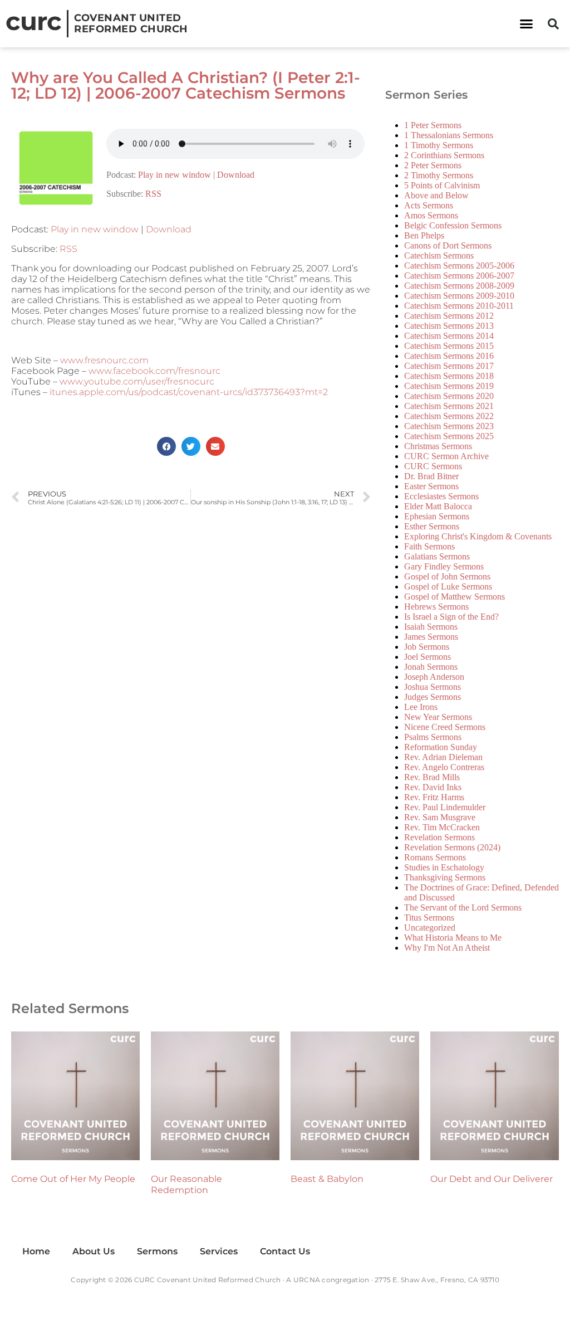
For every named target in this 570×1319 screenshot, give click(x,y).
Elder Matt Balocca (438, 506)
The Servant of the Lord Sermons (463, 907)
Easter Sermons (431, 486)
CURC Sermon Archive (446, 456)
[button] (526, 24)
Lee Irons (421, 707)
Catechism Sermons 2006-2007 (459, 275)
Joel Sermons (427, 656)
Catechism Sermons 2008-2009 (459, 285)
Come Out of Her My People (73, 1179)
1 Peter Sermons (432, 125)
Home (36, 1251)
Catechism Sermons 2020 (449, 396)
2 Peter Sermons (432, 165)
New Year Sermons (438, 717)
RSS (153, 193)
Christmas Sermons (438, 446)
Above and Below (436, 195)
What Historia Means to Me (453, 937)
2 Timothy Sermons (438, 175)
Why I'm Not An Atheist (447, 947)
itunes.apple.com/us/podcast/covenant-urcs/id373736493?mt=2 (189, 392)
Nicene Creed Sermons (444, 727)
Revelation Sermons (439, 837)
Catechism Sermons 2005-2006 (459, 265)
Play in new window (174, 174)
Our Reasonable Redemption (186, 1184)
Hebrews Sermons (436, 606)
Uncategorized (429, 927)
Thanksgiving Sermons (444, 877)
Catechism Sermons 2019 (449, 386)
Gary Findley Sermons (444, 566)
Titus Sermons (429, 917)
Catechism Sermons (439, 255)
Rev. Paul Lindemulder (444, 807)
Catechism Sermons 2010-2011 (459, 305)
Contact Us (285, 1251)
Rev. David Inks (432, 787)
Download (235, 174)
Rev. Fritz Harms (434, 797)
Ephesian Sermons (436, 516)
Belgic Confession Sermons (453, 225)
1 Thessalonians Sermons (448, 135)
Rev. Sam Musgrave (439, 817)
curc (33, 21)
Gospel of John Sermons (447, 576)
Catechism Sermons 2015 (449, 346)
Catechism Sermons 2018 (449, 376)
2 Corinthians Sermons (444, 155)
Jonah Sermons (431, 666)
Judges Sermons (432, 697)
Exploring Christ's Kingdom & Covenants (478, 536)
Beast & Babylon (327, 1179)
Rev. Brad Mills (432, 777)
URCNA (306, 1280)
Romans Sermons (435, 857)
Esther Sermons (431, 526)
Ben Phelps (424, 235)
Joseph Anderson (434, 677)
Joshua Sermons (432, 687)
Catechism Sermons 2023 (449, 426)
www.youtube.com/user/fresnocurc (137, 381)
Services (219, 1251)
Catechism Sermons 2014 (449, 335)
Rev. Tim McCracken (442, 827)
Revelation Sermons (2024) (452, 847)
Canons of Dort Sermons (448, 245)
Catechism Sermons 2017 (449, 366)
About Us (93, 1251)
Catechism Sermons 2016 (449, 356)
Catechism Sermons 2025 (449, 436)
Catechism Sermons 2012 (449, 315)
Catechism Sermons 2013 (449, 325)
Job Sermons (426, 646)
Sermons (157, 1251)
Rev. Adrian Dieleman (443, 757)
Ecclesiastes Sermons (441, 496)
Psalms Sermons (432, 737)
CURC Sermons (433, 466)
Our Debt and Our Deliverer (491, 1179)
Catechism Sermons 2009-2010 (459, 295)
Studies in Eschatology (444, 867)
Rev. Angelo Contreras (444, 767)
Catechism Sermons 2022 (449, 416)
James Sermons (431, 636)
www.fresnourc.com (104, 360)
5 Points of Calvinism (442, 185)
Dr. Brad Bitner (431, 476)
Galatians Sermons (437, 556)
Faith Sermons (429, 546)
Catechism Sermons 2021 (449, 406)
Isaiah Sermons (431, 626)
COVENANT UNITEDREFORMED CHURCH (131, 23)
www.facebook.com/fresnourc (154, 371)
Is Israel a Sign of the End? (451, 616)
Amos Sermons (431, 215)
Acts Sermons (428, 205)
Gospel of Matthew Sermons (454, 596)
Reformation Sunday (440, 747)
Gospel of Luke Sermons (448, 586)
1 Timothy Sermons (438, 145)
